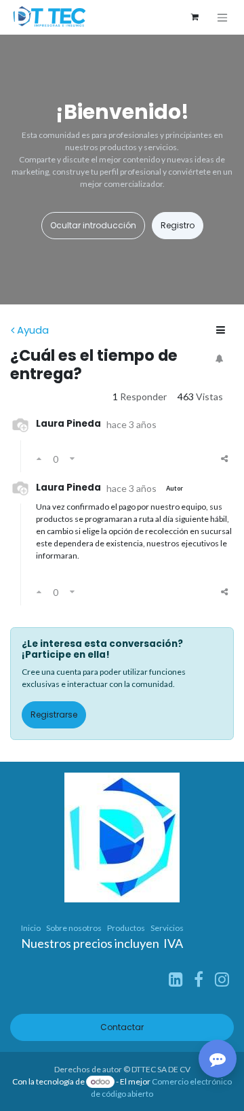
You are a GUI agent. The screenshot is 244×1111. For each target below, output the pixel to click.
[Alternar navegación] (222, 17)
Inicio (31, 928)
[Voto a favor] (38, 458)
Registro (178, 225)
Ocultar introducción (93, 225)
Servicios (167, 928)
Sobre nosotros (74, 928)
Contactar (122, 1027)
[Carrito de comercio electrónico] (194, 17)
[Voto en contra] (72, 458)
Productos (126, 928)
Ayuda (33, 330)
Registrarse (53, 714)
